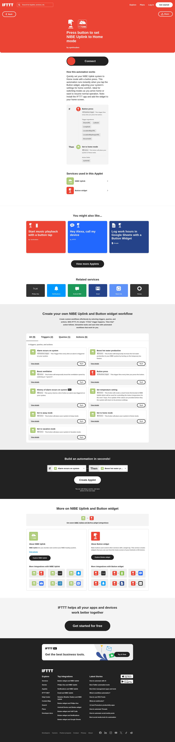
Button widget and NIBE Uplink (68, 681)
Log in (151, 5)
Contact (76, 733)
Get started (164, 5)
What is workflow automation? (100, 693)
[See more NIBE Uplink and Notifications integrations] (74, 573)
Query (41, 393)
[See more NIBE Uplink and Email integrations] (37, 583)
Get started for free (87, 626)
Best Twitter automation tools (100, 685)
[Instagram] (110, 732)
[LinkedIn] (105, 732)
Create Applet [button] (87, 480)
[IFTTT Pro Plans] (69, 390)
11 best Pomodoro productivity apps (102, 705)
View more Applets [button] (87, 263)
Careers (55, 733)
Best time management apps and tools (103, 689)
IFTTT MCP (46, 693)
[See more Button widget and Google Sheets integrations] (118, 583)
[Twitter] (121, 732)
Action (101, 353)
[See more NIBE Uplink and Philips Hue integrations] (56, 573)
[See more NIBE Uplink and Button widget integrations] (37, 573)
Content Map (46, 701)
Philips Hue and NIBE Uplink (67, 685)
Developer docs (47, 713)
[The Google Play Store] (127, 682)
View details (35, 363)
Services (45, 681)
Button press (87, 109)
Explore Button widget (102, 557)
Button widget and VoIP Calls (68, 711)
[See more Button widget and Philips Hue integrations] (99, 573)
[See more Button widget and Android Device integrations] (118, 573)
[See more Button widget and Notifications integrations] (99, 583)
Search (44, 705)
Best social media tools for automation (103, 717)
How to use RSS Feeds (97, 697)
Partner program (65, 733)
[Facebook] (100, 732)
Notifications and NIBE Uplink (68, 689)
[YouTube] (116, 732)
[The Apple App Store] (127, 677)
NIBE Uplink (33, 548)
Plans (142, 5)
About (90, 733)
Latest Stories (96, 676)
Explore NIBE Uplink (40, 558)
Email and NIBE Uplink (65, 693)
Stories (44, 685)
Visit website (33, 552)
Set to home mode (90, 147)
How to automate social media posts (102, 713)
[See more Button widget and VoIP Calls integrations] (136, 573)
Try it (81, 363)
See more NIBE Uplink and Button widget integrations (87, 523)
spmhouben (74, 47)
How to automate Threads (98, 709)
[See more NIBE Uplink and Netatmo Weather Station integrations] (56, 583)
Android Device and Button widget (69, 707)
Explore (133, 5)
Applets (44, 689)
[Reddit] (131, 732)
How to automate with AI (98, 681)
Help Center (46, 697)
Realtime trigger (44, 353)
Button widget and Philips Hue (68, 703)
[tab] (32, 337)
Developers (46, 733)
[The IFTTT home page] (7, 4)
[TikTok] (126, 732)
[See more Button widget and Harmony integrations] (136, 583)
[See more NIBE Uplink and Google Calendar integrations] (74, 583)
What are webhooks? (97, 701)
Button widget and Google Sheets (69, 719)
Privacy (83, 733)
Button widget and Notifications (68, 715)
